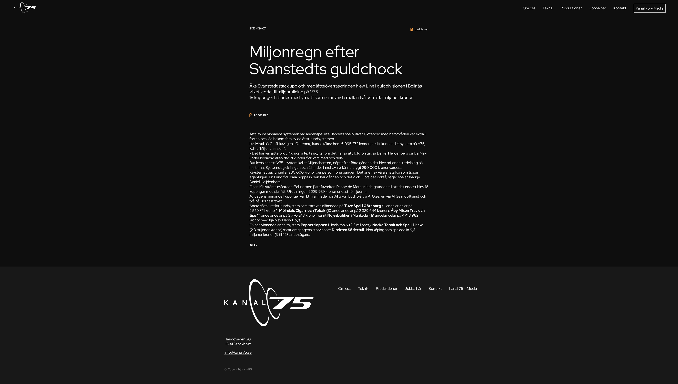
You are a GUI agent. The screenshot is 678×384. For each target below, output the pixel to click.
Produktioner (571, 8)
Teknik (548, 8)
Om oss (529, 8)
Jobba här (597, 8)
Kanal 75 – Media (650, 8)
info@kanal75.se (238, 352)
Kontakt (619, 8)
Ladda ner (422, 29)
